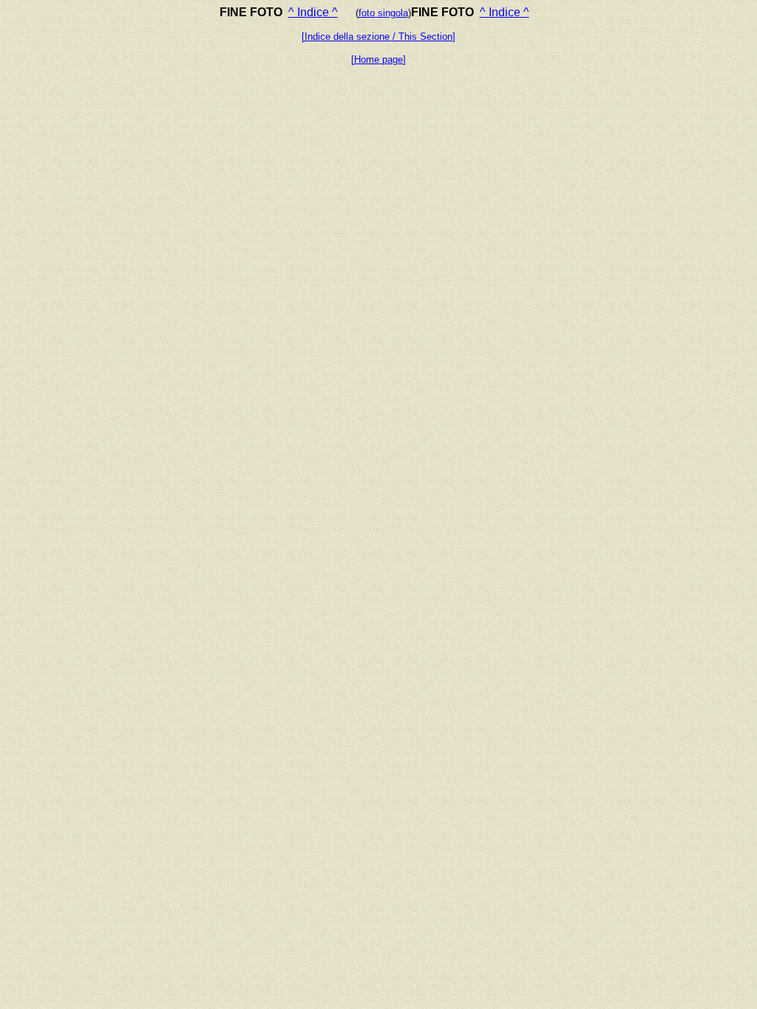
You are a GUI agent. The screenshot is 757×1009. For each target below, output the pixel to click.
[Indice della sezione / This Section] (378, 36)
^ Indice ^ (313, 12)
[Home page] (378, 59)
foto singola (383, 12)
